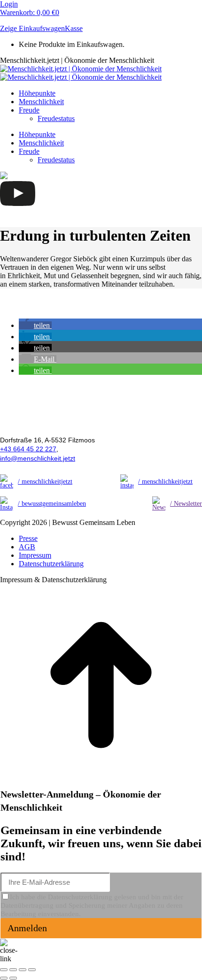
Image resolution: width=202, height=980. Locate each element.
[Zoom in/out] (32, 969)
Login (9, 4)
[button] (35, 325)
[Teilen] (13, 969)
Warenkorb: (29, 12)
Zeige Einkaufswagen (32, 28)
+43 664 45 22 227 (28, 449)
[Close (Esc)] (4, 969)
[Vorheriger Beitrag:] (4, 978)
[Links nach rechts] (13, 978)
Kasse (74, 28)
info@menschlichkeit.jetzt (37, 458)
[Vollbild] (22, 969)
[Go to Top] (101, 783)
